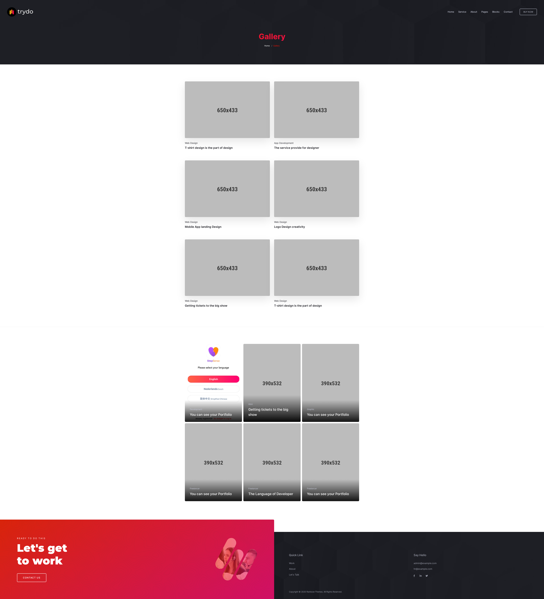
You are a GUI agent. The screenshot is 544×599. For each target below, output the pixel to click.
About (473, 11)
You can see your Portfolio (211, 415)
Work (292, 563)
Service (462, 11)
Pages (484, 11)
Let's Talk (294, 574)
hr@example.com (423, 568)
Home (451, 11)
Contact (508, 11)
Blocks (496, 11)
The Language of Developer (270, 494)
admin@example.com (425, 563)
